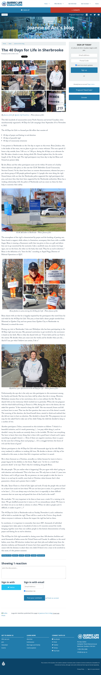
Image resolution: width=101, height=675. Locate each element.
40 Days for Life (6, 555)
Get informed (72, 4)
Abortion (29, 639)
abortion (15, 555)
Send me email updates (85, 65)
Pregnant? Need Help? (76, 15)
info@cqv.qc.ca (82, 652)
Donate (76, 10)
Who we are (5, 639)
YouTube (56, 651)
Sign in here (91, 84)
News (46, 4)
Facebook (57, 639)
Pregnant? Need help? (84, 90)
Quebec (27, 555)
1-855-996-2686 (82, 649)
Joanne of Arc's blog (19, 43)
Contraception (31, 648)
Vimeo (56, 648)
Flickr (55, 642)
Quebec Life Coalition (22, 115)
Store (97, 4)
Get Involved (85, 4)
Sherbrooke (41, 555)
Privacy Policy (80, 669)
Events (3, 648)
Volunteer (4, 645)
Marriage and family (33, 645)
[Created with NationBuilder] (3, 663)
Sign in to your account (94, 669)
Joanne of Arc (7, 115)
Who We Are (58, 4)
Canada (34, 555)
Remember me (30, 591)
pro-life (21, 555)
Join (2, 642)
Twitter (12, 587)
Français (4, 14)
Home (4, 43)
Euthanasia (30, 642)
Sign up (26, 10)
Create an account (53, 598)
